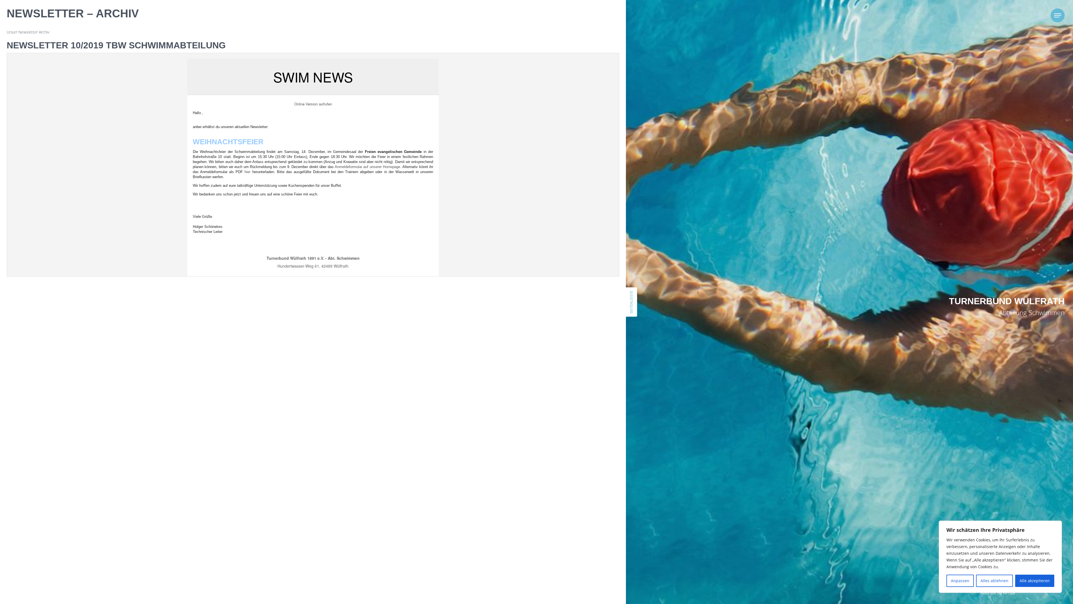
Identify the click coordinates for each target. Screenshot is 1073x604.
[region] (1000, 557)
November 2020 (556, 433)
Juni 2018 (550, 565)
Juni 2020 (550, 461)
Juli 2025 (549, 195)
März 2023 (551, 293)
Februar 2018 (554, 593)
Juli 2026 (549, 160)
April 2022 (551, 342)
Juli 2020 (549, 454)
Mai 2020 (550, 468)
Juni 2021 (550, 391)
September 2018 (557, 552)
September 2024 (557, 223)
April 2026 (551, 174)
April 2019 (551, 517)
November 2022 (556, 321)
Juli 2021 (549, 384)
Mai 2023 (550, 286)
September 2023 (557, 272)
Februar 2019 (554, 531)
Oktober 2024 (554, 216)
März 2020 (551, 475)
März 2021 (551, 412)
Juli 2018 (549, 558)
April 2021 (551, 405)
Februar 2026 (554, 181)
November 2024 (556, 209)
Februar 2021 (554, 419)
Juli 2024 (549, 230)
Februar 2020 (554, 482)
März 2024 (551, 244)
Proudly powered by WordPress (1041, 593)
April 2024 (551, 237)
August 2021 (553, 377)
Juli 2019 (549, 510)
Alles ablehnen (994, 580)
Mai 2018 (550, 572)
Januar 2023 (552, 307)
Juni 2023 (550, 279)
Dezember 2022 (556, 314)
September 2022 (557, 335)
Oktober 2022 (554, 328)
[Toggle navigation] (1058, 15)
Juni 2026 (550, 167)
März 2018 (551, 586)
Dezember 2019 (556, 489)
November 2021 (556, 370)
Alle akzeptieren (1035, 580)
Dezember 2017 (556, 600)
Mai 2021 (550, 398)
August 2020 (553, 447)
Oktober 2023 (554, 265)
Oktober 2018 (554, 545)
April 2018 (551, 579)
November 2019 (556, 496)
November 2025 (556, 188)
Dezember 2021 (556, 363)
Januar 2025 (552, 202)
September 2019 (557, 503)
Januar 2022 (552, 356)
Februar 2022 (554, 349)
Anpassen (960, 580)
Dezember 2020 (556, 426)
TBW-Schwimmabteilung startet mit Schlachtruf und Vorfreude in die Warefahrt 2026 (573, 130)
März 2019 (551, 524)
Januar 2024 (552, 251)
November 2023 (556, 258)
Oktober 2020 (554, 440)
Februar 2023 (554, 300)
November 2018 (556, 538)
